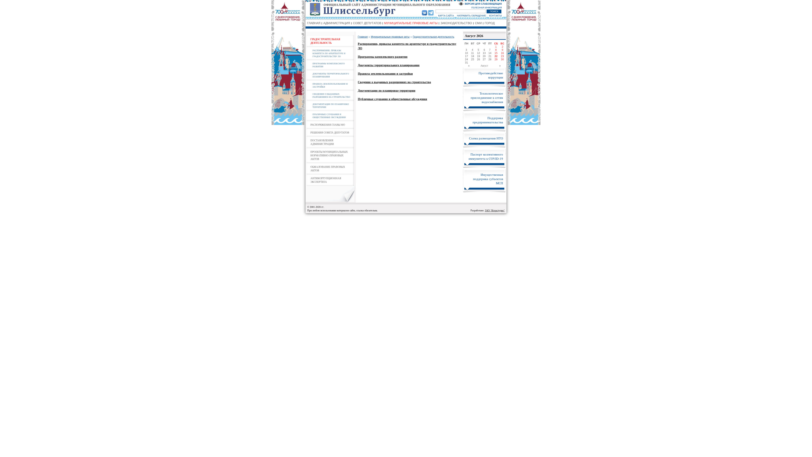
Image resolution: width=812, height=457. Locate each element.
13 (484, 53)
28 (489, 59)
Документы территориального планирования (389, 65)
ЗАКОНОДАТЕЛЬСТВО (456, 23)
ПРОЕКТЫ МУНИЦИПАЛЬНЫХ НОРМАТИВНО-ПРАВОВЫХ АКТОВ (329, 155)
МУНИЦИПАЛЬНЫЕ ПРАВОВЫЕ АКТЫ (411, 23)
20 (484, 56)
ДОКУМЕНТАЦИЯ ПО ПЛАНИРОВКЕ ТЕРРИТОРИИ (331, 106)
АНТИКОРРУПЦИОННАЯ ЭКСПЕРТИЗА (325, 179)
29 (496, 59)
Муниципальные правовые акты (390, 36)
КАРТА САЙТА (446, 15)
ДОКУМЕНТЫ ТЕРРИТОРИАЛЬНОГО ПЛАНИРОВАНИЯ (331, 75)
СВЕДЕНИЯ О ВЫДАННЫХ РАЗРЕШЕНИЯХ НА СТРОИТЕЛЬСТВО (331, 95)
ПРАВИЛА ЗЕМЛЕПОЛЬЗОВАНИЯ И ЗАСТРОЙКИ (330, 85)
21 (489, 56)
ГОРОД (490, 23)
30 (502, 59)
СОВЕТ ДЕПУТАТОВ (367, 23)
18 (472, 56)
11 (472, 53)
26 (478, 59)
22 (496, 56)
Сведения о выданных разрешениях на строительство (394, 82)
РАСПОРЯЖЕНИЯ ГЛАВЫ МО (327, 124)
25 (472, 59)
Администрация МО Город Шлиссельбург (406, 9)
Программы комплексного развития (382, 56)
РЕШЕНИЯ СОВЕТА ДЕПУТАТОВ (329, 132)
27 (484, 59)
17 (466, 56)
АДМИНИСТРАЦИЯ (336, 23)
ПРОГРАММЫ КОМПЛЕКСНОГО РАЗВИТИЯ (329, 65)
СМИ (478, 23)
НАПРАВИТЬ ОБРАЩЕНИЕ (471, 15)
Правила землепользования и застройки (385, 73)
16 (502, 53)
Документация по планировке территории (386, 90)
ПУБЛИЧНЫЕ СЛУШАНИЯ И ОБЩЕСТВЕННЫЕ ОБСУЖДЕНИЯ (329, 116)
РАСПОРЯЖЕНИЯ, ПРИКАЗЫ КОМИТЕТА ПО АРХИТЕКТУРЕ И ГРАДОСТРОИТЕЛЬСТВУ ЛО (329, 53)
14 (489, 53)
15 (496, 53)
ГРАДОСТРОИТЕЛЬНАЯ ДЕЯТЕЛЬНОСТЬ (325, 41)
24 (466, 59)
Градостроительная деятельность (433, 36)
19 (478, 56)
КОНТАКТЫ (495, 15)
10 (466, 53)
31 (466, 62)
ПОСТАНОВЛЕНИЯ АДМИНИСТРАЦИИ (322, 142)
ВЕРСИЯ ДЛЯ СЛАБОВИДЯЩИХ (483, 4)
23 (502, 56)
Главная (363, 36)
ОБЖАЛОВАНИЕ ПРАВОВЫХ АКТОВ (327, 168)
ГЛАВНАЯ (313, 23)
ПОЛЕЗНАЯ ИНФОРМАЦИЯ (486, 7)
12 (478, 53)
